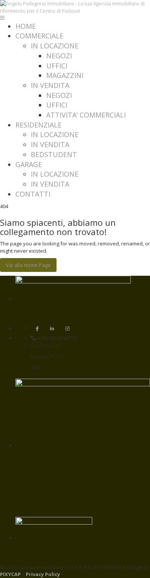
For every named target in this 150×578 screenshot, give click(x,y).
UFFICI (56, 65)
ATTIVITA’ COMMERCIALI (86, 114)
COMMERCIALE (39, 35)
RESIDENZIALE (38, 124)
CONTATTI (32, 194)
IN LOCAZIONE (54, 45)
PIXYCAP (10, 574)
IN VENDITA (50, 85)
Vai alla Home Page (28, 265)
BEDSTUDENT (54, 154)
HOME (25, 26)
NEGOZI (59, 55)
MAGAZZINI (64, 75)
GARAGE (28, 164)
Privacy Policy (43, 574)
